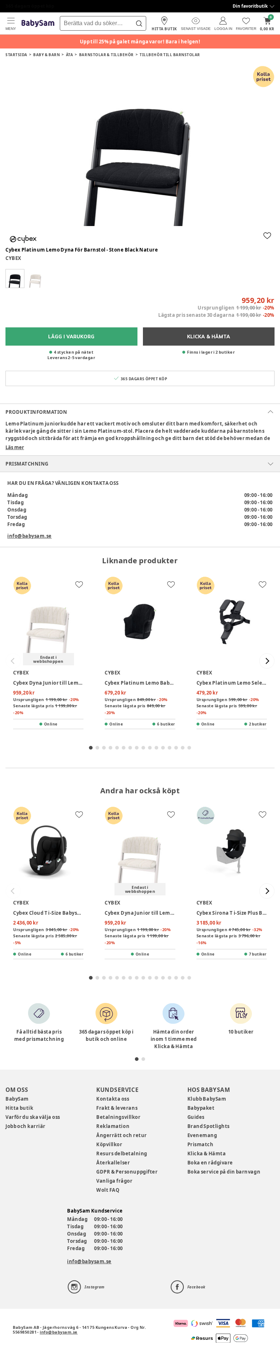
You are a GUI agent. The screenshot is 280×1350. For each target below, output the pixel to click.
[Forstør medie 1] (140, 146)
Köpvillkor (109, 1144)
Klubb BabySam (206, 1099)
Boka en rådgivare (210, 1162)
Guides (196, 1117)
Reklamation (112, 1126)
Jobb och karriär (25, 1126)
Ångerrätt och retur (121, 1135)
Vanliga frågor (114, 1181)
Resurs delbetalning (121, 1153)
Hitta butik (19, 1108)
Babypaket (201, 1108)
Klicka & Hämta (206, 1153)
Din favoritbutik (250, 6)
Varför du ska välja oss (32, 1117)
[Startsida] (38, 23)
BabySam (17, 1099)
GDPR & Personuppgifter (127, 1171)
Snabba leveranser (27, 6)
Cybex (13, 258)
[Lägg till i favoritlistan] (267, 235)
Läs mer (14, 447)
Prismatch (200, 1144)
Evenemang (202, 1135)
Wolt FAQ (107, 1190)
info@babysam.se (29, 536)
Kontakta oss (112, 1099)
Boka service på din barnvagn (223, 1171)
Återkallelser (113, 1162)
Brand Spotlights (208, 1126)
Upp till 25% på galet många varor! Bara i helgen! (140, 41)
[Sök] (139, 23)
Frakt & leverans (116, 1108)
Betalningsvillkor (118, 1117)
